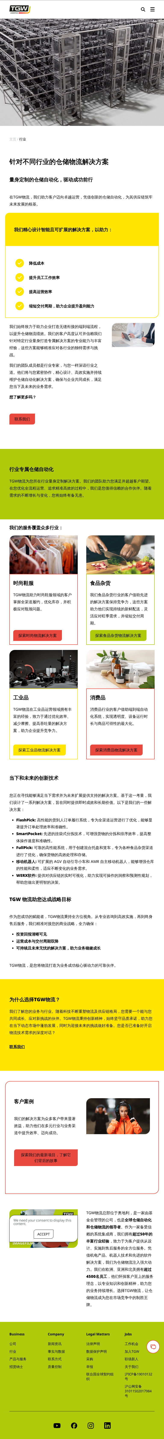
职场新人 (131, 1359)
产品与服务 (17, 1359)
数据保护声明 (96, 1351)
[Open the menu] (152, 9)
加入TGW (132, 1351)
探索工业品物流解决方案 (39, 749)
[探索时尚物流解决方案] (43, 554)
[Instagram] (91, 1425)
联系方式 (55, 1359)
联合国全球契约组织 (100, 1376)
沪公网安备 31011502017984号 (138, 1391)
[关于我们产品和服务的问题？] (153, 1346)
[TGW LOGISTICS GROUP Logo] (20, 9)
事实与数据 (56, 1351)
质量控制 (55, 1366)
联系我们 (22, 419)
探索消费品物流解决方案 (116, 749)
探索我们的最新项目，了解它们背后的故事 (46, 1157)
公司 (12, 1343)
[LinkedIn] (107, 1425)
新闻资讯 (55, 1343)
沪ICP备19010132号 (138, 1376)
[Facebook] (74, 1425)
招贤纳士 (16, 1366)
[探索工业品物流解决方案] (43, 669)
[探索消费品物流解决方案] (120, 669)
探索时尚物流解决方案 (37, 635)
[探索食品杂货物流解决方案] (120, 554)
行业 (12, 1351)
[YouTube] (57, 1425)
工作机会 (131, 1343)
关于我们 (131, 1366)
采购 (89, 1359)
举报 (89, 1366)
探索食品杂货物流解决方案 (118, 635)
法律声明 (93, 1343)
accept (43, 1234)
